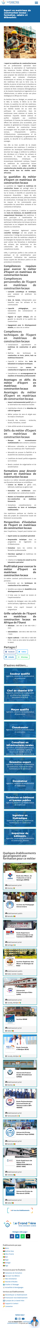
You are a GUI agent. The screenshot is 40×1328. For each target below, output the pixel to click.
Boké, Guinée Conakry (15, 974)
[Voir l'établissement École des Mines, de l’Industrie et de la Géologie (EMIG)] (10, 876)
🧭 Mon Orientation (10, 1279)
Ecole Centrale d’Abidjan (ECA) (22, 1048)
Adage (30, 1323)
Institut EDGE (21, 1019)
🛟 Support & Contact (10, 1303)
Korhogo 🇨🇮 (11, 945)
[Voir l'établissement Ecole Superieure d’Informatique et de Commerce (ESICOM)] (10, 933)
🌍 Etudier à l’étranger (11, 1284)
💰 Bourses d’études (10, 1282)
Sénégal (6, 1263)
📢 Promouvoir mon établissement (15, 1298)
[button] (36, 2)
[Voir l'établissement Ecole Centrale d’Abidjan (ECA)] (10, 1047)
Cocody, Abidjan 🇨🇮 (14, 1003)
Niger (6, 1260)
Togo (5, 1266)
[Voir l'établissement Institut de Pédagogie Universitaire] (10, 905)
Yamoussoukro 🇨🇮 (13, 1116)
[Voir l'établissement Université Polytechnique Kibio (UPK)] (10, 990)
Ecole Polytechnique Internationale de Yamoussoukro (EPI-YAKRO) (24, 1104)
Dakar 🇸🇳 (10, 1031)
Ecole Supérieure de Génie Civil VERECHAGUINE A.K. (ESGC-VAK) (24, 1163)
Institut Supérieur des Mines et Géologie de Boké (25, 964)
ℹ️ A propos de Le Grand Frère (13, 1301)
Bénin (6, 1248)
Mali (5, 1257)
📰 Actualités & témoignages (13, 1287)
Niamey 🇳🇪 (11, 888)
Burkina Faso (8, 1251)
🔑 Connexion (8, 1306)
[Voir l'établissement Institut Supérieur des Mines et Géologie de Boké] (10, 962)
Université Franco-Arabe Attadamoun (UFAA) (24, 1075)
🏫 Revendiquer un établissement (15, 1295)
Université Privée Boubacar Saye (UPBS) (25, 1133)
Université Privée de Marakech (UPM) (24, 1192)
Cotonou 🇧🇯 (11, 1175)
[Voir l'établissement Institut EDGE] (10, 1019)
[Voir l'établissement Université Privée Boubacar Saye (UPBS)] (10, 1133)
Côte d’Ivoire (8, 1254)
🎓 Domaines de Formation (12, 1273)
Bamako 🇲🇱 (11, 916)
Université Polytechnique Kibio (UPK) (24, 992)
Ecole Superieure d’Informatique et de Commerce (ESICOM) (24, 935)
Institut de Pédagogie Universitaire (25, 906)
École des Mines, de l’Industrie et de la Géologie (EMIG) (24, 878)
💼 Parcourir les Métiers (11, 1276)
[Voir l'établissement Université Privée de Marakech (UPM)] (10, 1191)
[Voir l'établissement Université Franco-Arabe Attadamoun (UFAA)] (10, 1072)
